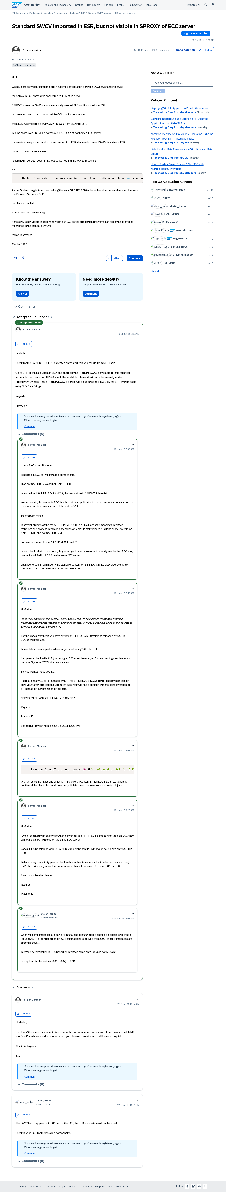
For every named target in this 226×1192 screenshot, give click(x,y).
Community (32, 4)
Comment (135, 258)
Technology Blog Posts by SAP (171, 142)
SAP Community (19, 13)
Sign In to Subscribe (195, 33)
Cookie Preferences (117, 1186)
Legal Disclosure (68, 1186)
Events (121, 5)
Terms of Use (36, 1186)
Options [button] (212, 34)
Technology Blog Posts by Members (174, 112)
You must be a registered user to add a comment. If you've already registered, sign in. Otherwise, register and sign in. (73, 418)
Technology (61, 13)
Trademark (86, 1186)
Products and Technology (57, 5)
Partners (108, 5)
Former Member (32, 50)
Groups (79, 5)
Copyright (51, 1186)
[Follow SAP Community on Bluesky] (193, 1186)
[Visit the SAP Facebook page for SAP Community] (187, 1186)
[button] (200, 50)
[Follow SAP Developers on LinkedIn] (205, 1186)
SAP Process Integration (24, 65)
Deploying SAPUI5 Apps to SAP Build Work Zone (179, 108)
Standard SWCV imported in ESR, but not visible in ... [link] (111, 13)
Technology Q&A (77, 13)
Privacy (22, 1186)
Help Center (135, 5)
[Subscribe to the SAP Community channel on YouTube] (199, 1186)
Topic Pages (152, 5)
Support (99, 1186)
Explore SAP (194, 5)
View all (155, 271)
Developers (93, 5)
